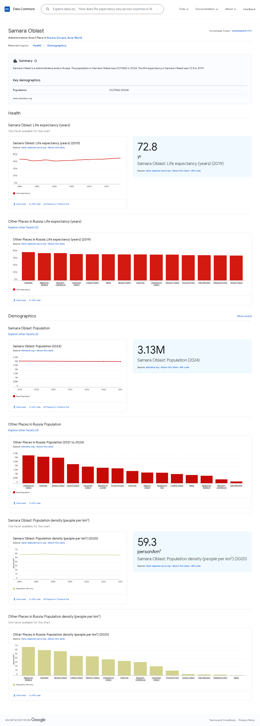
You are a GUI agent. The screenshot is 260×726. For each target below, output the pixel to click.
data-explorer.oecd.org (33, 147)
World (78, 37)
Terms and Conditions (223, 720)
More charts (244, 316)
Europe (61, 37)
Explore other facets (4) (23, 430)
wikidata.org (27, 350)
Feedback (249, 9)
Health (37, 45)
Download (21, 204)
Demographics (56, 45)
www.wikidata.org (22, 98)
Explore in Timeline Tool (58, 204)
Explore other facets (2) (23, 227)
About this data (56, 147)
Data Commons (24, 9)
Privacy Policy (247, 720)
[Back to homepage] (7, 9)
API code (36, 204)
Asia (70, 37)
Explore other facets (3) (23, 334)
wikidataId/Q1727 (242, 30)
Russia (51, 37)
